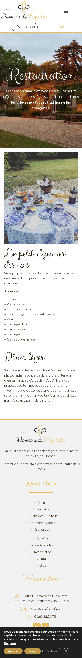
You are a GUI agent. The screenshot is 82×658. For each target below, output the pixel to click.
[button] (25, 27)
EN (68, 27)
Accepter (13, 651)
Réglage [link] (10, 643)
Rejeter (33, 651)
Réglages (52, 651)
